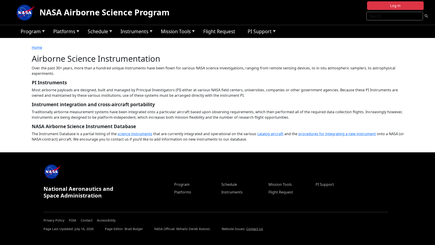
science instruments (135, 133)
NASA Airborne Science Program (104, 12)
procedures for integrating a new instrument (337, 133)
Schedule (96, 32)
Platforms (63, 32)
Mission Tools (175, 32)
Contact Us (254, 229)
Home (37, 47)
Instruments (133, 32)
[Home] (26, 12)
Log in (395, 5)
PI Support (258, 32)
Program (29, 32)
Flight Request (219, 31)
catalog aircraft (270, 133)
